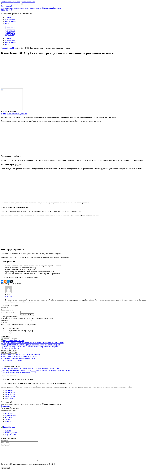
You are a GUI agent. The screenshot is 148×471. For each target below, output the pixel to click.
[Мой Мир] (8, 281)
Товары (8, 17)
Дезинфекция (10, 33)
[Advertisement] (66, 73)
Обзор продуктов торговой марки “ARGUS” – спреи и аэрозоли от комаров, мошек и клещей (35, 370)
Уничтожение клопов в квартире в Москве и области (20, 354)
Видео (7, 23)
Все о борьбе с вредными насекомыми (18, 2)
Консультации (10, 21)
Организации (10, 19)
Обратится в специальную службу (20, 331)
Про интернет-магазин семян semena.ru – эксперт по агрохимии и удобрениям (30, 368)
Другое (10, 333)
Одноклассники (11, 415)
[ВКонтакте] (2, 281)
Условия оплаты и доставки (17, 114)
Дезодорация (10, 31)
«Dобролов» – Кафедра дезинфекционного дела (18, 358)
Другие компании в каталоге (11, 360)
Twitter (7, 419)
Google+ (8, 421)
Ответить (8, 296)
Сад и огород (10, 35)
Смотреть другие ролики (10, 348)
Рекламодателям (11, 433)
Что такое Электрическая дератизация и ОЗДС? (18, 372)
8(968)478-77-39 (7, 10)
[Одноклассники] (5, 281)
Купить (3, 114)
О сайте (8, 431)
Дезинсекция (10, 27)
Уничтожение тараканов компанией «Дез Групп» (19, 356)
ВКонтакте (9, 414)
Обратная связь (10, 434)
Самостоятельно (14, 328)
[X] (11, 281)
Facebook (8, 417)
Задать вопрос (6, 406)
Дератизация (10, 29)
